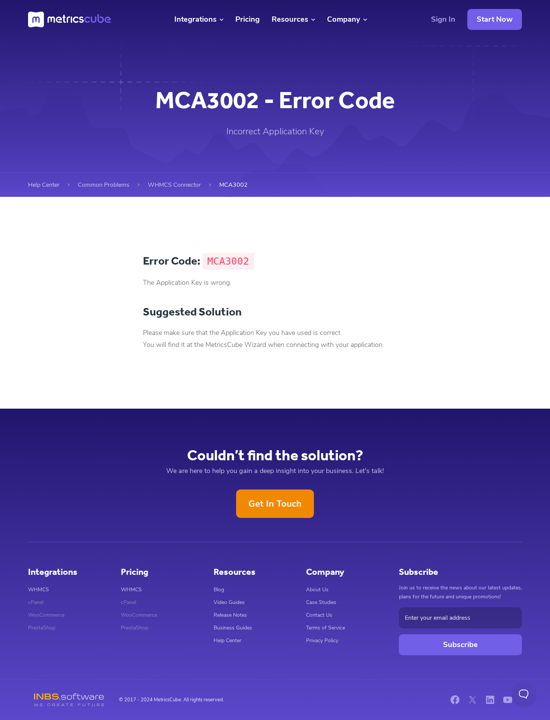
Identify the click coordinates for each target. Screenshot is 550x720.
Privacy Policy (322, 640)
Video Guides (229, 602)
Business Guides (233, 627)
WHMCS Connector (174, 185)
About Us (317, 589)
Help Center (43, 185)
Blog (219, 589)
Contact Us (319, 615)
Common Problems (103, 185)
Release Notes (230, 615)
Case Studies (321, 602)
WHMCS (38, 589)
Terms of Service (325, 627)
